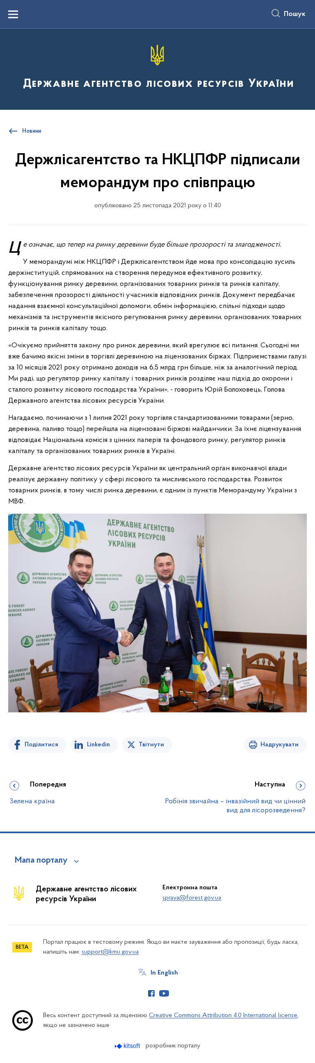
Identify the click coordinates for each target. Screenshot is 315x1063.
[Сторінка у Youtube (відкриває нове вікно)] (164, 993)
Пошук (295, 14)
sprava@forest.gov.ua (191, 898)
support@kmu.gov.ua (110, 952)
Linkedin (98, 744)
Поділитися (41, 744)
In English (164, 973)
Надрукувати (279, 744)
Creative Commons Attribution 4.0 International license (223, 1015)
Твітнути (151, 744)
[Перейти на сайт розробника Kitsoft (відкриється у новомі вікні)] (128, 1046)
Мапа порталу (41, 860)
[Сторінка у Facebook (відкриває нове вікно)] (151, 993)
